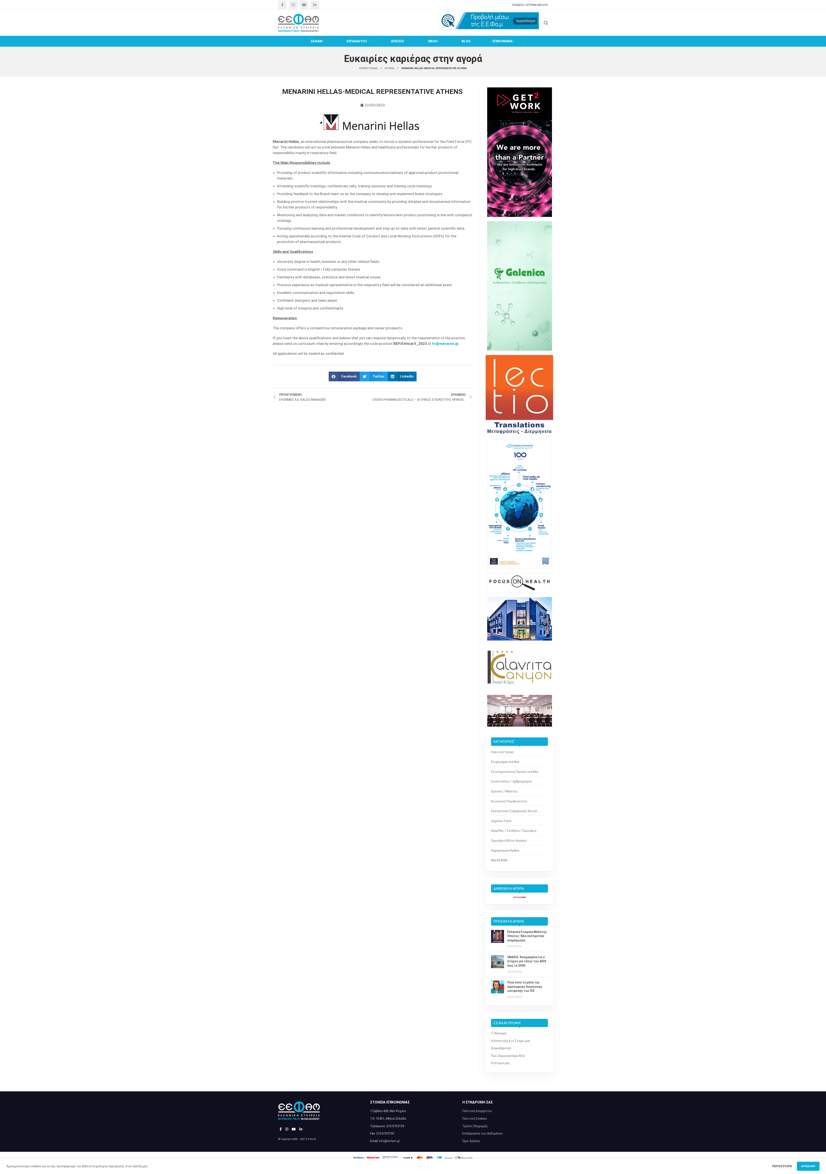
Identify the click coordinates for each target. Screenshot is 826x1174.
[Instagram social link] (293, 5)
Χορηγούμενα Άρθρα (505, 850)
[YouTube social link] (304, 5)
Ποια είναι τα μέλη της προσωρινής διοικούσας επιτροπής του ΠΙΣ (524, 987)
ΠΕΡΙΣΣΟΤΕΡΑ (782, 1166)
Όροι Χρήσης (471, 1141)
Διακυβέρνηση (501, 1048)
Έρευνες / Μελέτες (504, 791)
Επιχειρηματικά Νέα (505, 762)
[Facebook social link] (282, 5)
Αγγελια (390, 68)
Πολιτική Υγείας (502, 752)
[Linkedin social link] (315, 5)
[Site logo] (298, 22)
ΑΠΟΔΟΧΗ (808, 1166)
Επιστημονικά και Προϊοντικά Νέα (514, 771)
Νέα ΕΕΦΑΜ (499, 860)
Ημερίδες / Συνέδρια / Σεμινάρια (513, 830)
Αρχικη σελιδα (368, 68)
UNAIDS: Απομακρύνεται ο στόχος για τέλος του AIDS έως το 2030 (526, 961)
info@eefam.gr (389, 1141)
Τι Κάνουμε (498, 1033)
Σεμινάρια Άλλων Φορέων (509, 840)
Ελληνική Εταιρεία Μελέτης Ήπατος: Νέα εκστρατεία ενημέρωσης (527, 936)
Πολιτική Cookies (474, 1118)
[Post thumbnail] (497, 939)
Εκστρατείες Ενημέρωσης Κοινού (514, 811)
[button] (344, 376)
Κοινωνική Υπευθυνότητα (509, 801)
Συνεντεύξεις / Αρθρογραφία (511, 781)
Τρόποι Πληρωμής (475, 1126)
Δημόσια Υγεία (501, 821)
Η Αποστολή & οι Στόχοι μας (510, 1041)
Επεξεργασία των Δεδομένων (482, 1133)
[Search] (546, 23)
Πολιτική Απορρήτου (477, 1111)
